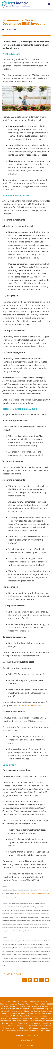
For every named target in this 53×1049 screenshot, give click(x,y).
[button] (24, 980)
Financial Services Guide (26, 1035)
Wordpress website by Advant (26, 1046)
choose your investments (29, 705)
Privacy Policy (27, 1040)
